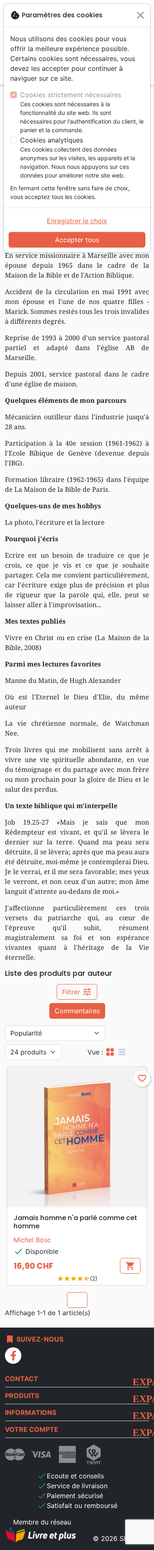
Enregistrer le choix (77, 221)
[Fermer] (140, 15)
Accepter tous (77, 240)
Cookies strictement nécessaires (70, 95)
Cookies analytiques (51, 140)
